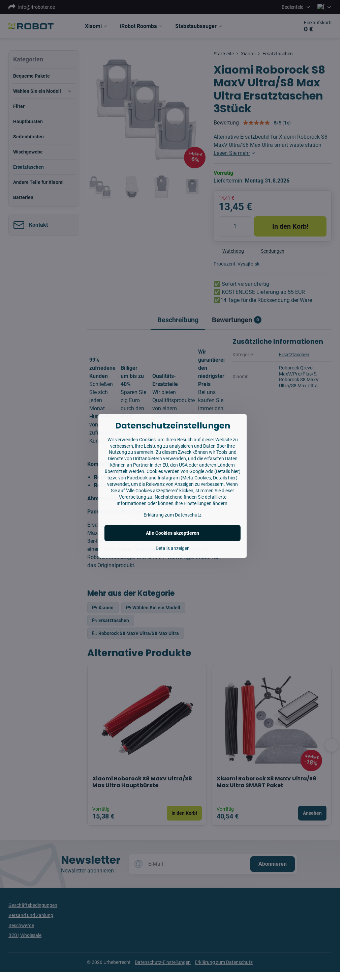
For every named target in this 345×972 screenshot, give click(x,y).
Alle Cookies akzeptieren (172, 533)
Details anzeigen (173, 548)
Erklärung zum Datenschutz (172, 515)
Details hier (227, 471)
